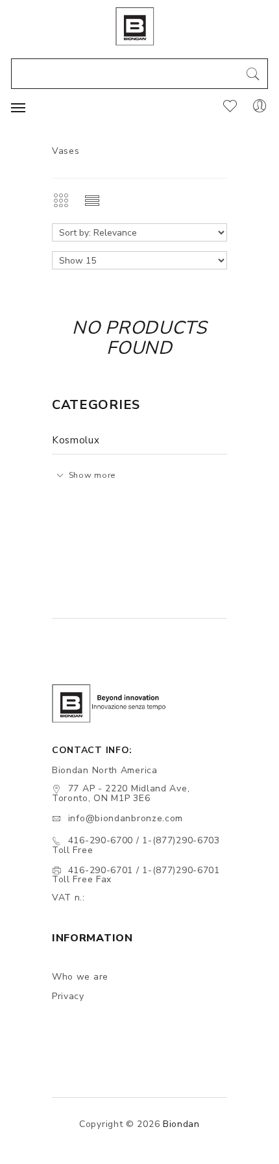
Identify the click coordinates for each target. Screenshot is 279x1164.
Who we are (80, 977)
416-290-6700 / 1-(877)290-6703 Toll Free (136, 845)
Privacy (68, 996)
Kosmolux (76, 440)
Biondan (181, 1124)
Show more (92, 474)
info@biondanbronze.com (125, 818)
